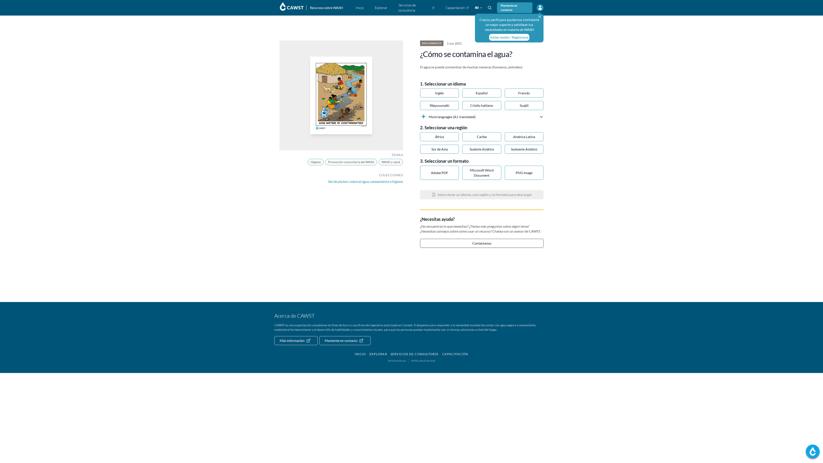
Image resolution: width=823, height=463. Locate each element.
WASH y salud (390, 162)
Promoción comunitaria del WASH (351, 162)
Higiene (316, 162)
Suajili (524, 105)
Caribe (482, 137)
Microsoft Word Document (482, 172)
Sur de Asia (439, 149)
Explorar (378, 354)
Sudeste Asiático (482, 149)
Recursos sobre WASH (326, 8)
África (439, 137)
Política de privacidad (423, 360)
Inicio (360, 354)
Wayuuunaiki (439, 105)
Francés (524, 93)
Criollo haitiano (481, 105)
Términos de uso (397, 360)
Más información (292, 340)
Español (482, 93)
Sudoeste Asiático (524, 149)
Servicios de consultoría (414, 354)
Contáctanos (481, 243)
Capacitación (455, 354)
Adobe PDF (439, 173)
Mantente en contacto (509, 8)
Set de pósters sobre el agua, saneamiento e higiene (365, 181)
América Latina (524, 137)
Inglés (439, 93)
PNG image (524, 173)
